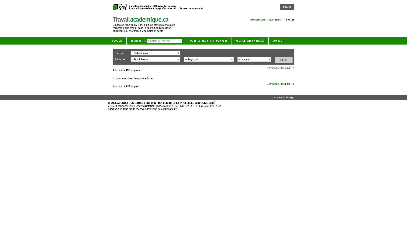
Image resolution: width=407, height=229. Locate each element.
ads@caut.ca (115, 109)
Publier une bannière (249, 41)
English (287, 7)
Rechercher (138, 41)
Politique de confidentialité (162, 109)
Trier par (119, 53)
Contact (278, 41)
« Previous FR (275, 67)
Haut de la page (285, 97)
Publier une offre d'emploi (208, 41)
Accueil (117, 41)
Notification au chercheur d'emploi (265, 20)
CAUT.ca (290, 20)
